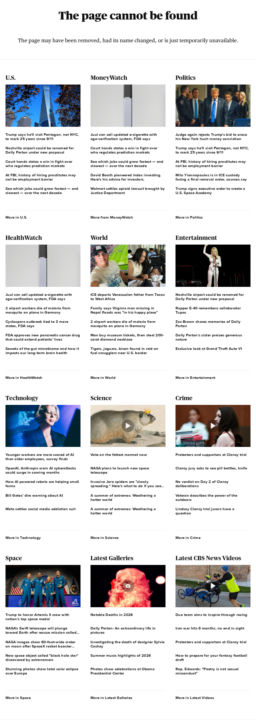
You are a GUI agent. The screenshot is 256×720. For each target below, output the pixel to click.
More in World (103, 377)
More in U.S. (17, 217)
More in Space (18, 697)
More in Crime (188, 537)
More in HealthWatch (24, 377)
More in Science (104, 537)
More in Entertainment (195, 377)
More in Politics (189, 217)
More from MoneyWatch (111, 217)
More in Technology (23, 537)
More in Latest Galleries (111, 697)
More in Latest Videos (195, 697)
